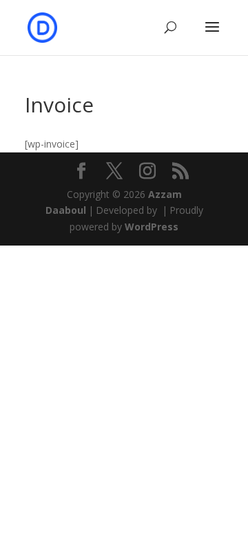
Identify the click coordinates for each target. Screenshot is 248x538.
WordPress (151, 226)
